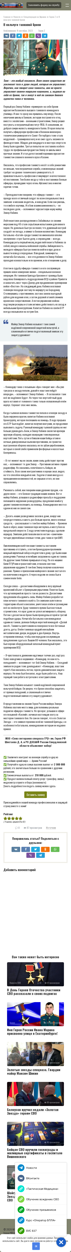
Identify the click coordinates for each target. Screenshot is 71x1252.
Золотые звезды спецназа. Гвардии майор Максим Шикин (33, 1071)
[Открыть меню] (67, 5)
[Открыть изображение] (12, 5)
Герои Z (41, 30)
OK (36, 1246)
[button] (61, 1242)
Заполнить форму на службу (43, 5)
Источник (51, 827)
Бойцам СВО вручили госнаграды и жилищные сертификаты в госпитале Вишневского (34, 1153)
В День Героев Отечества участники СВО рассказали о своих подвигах (33, 991)
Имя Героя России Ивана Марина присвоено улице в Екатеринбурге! (32, 1031)
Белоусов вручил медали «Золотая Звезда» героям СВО (32, 1111)
